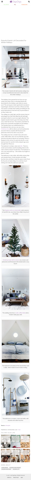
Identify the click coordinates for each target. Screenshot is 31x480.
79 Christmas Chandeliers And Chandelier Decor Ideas (15, 439)
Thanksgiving (24, 4)
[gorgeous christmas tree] (15, 256)
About (22, 477)
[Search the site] (29, 2)
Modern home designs (15, 467)
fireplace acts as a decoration (13, 210)
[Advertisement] (15, 22)
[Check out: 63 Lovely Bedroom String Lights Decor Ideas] (5, 455)
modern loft (16, 469)
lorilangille (7, 425)
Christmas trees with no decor (11, 260)
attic (21, 146)
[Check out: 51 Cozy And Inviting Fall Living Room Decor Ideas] (15, 455)
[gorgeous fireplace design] (15, 206)
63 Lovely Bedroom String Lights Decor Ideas (6, 452)
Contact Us (9, 477)
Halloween (6, 4)
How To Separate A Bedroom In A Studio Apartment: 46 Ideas (6, 439)
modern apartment (6, 469)
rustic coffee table (20, 313)
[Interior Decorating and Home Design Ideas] (15, 2)
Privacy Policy (16, 477)
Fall (15, 4)
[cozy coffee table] (15, 309)
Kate (19, 429)
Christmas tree (5, 129)
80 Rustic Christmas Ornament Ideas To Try (25, 439)
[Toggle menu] (2, 2)
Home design (5, 467)
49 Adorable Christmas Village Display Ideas (25, 452)
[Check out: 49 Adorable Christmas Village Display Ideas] (25, 455)
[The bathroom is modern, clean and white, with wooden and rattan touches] (15, 415)
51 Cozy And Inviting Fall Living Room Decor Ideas (15, 452)
